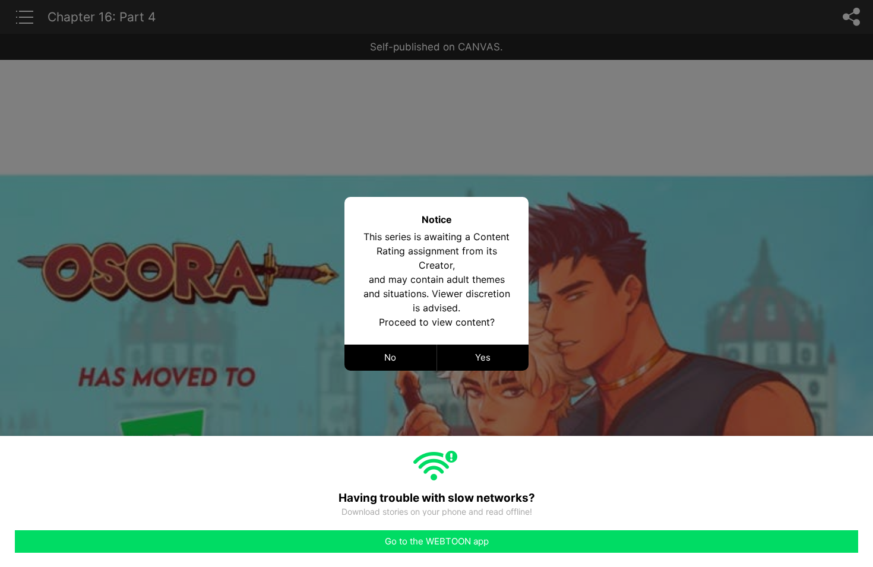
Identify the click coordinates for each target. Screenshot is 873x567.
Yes (483, 357)
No (390, 357)
